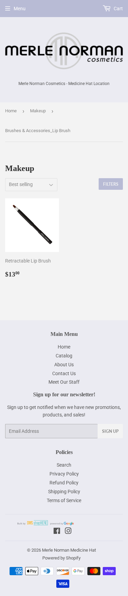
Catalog (64, 355)
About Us (64, 364)
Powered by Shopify (61, 557)
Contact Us (64, 373)
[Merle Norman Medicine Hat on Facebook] (56, 532)
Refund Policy (64, 482)
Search (64, 465)
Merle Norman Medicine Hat (69, 550)
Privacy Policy (64, 474)
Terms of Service (64, 500)
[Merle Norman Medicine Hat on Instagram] (68, 532)
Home (11, 110)
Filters (110, 184)
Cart (118, 8)
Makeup (38, 110)
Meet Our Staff (64, 382)
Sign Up (110, 431)
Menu (20, 8)
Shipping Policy (64, 491)
